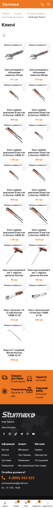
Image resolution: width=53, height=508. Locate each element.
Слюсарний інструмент (13, 17)
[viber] (27, 433)
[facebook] (4, 433)
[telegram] (21, 433)
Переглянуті (47, 506)
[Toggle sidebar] (4, 35)
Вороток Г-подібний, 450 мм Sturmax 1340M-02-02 (14, 353)
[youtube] (33, 433)
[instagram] (10, 433)
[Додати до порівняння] (23, 48)
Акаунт (5, 506)
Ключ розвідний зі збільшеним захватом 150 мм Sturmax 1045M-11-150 (14, 75)
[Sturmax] (10, 4)
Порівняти (36, 503)
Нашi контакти (8, 427)
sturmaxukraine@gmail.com (15, 483)
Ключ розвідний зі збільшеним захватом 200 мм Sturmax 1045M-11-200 (39, 75)
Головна (6, 13)
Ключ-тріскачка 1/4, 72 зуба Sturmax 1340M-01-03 (14, 313)
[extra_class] (4, 439)
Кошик (16, 503)
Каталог (18, 13)
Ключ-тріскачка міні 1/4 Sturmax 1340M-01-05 (38, 313)
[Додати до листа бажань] (23, 45)
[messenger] (15, 433)
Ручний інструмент (36, 13)
